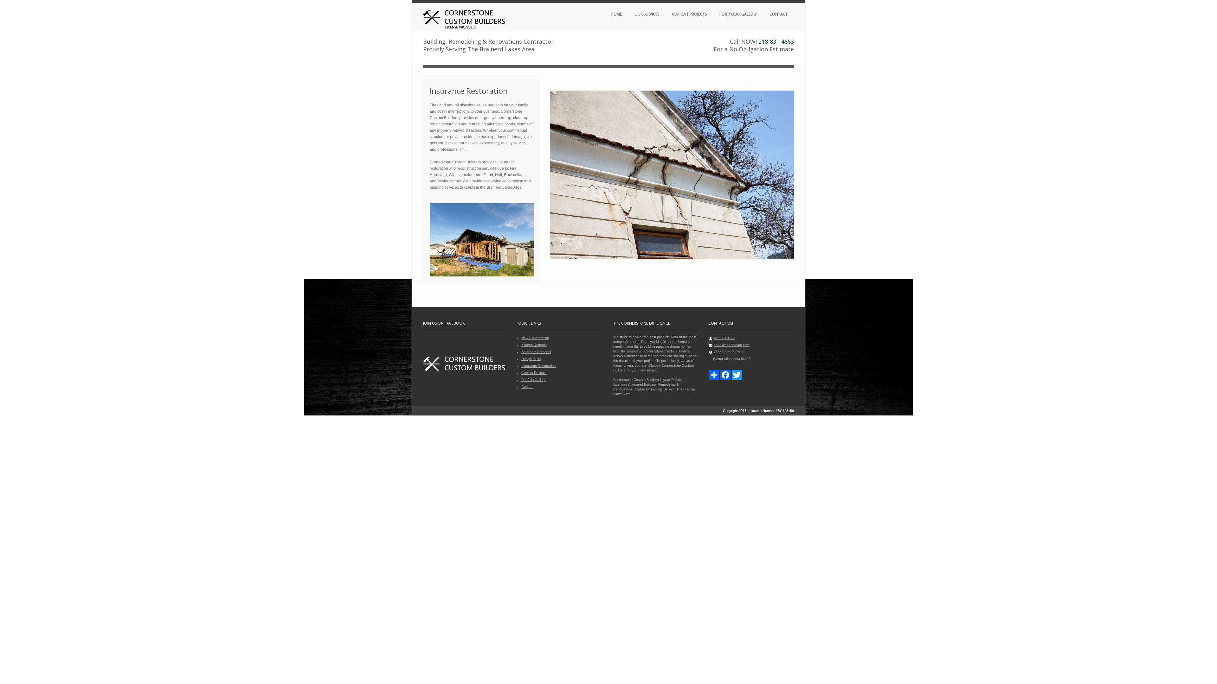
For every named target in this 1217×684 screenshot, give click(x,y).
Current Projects (689, 14)
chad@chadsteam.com (732, 345)
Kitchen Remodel (534, 345)
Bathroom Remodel (536, 352)
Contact (778, 14)
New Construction (535, 338)
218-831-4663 (776, 41)
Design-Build (531, 359)
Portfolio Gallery (738, 14)
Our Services (646, 14)
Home (616, 14)
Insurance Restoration (538, 366)
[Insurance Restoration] (671, 175)
